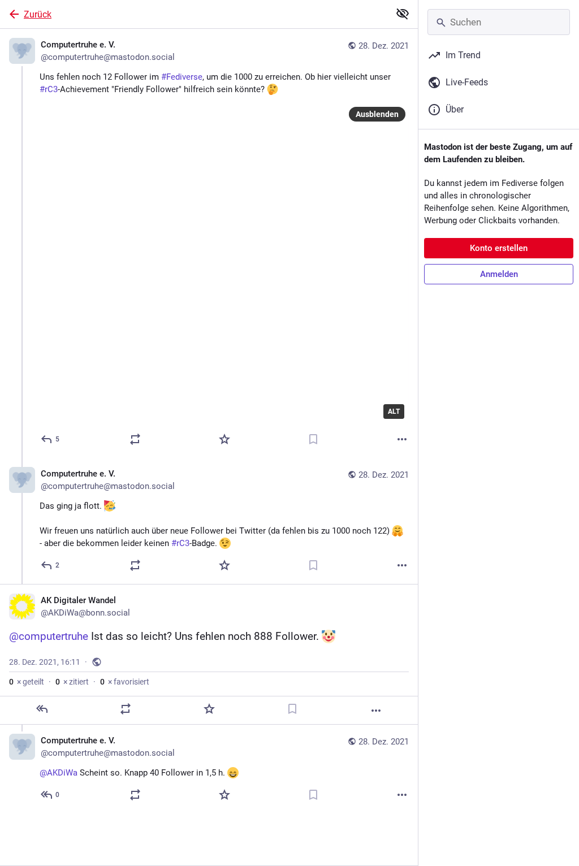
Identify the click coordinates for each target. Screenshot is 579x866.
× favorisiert (124, 681)
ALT (394, 411)
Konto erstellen (499, 248)
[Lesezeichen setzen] (313, 439)
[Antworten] (42, 709)
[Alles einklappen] (402, 13)
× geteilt (26, 681)
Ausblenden (377, 114)
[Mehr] (402, 439)
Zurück (37, 14)
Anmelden (499, 274)
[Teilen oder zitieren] (135, 439)
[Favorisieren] (224, 439)
